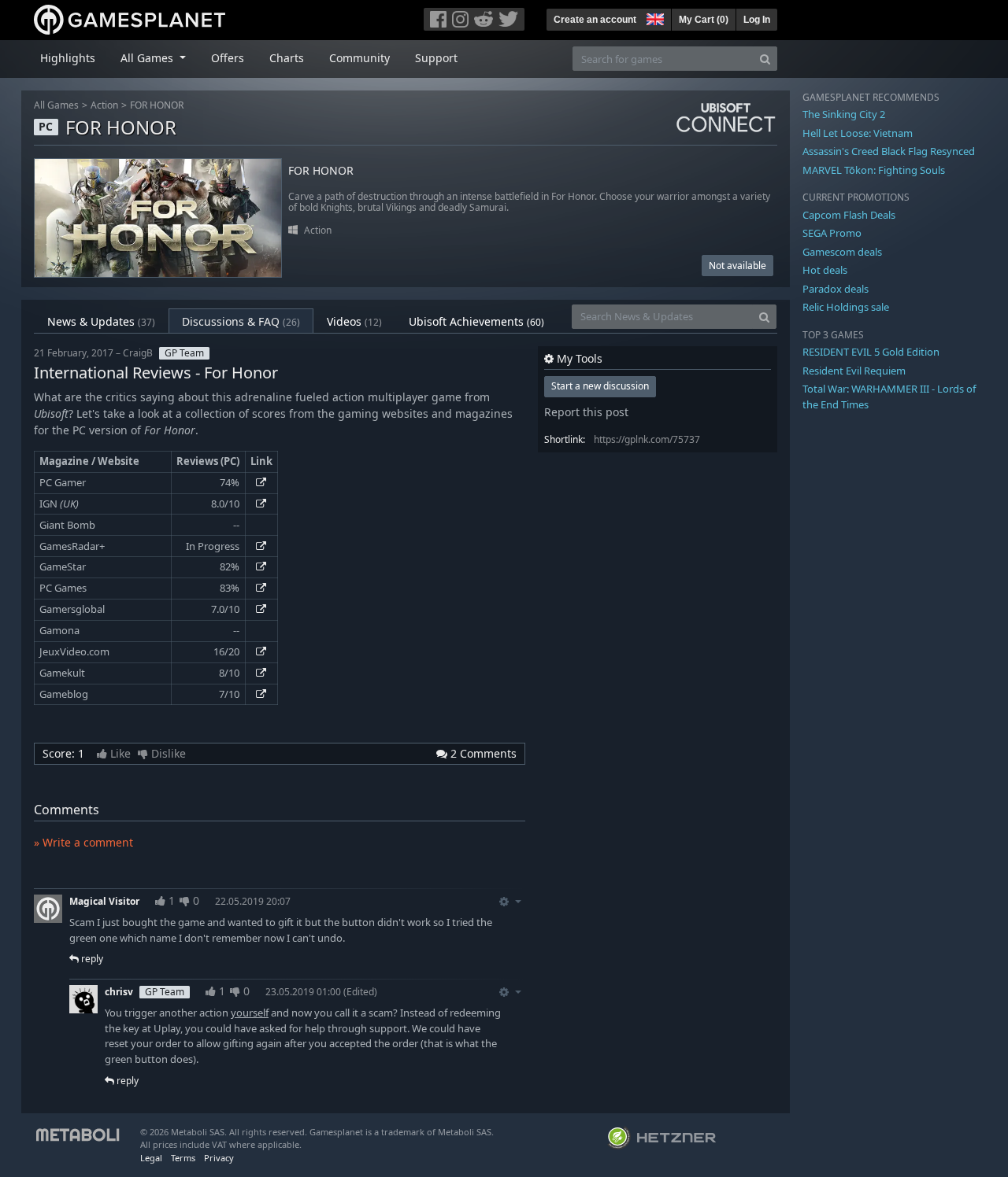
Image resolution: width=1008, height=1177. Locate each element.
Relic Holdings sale (845, 307)
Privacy (219, 1158)
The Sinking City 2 (843, 114)
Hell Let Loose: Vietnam (857, 133)
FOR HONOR (156, 105)
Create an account (595, 19)
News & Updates (101, 321)
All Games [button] (148, 57)
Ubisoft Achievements (476, 321)
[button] (653, 17)
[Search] (765, 58)
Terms (183, 1158)
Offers (227, 57)
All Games (56, 105)
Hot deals (824, 270)
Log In (756, 19)
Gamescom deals (842, 252)
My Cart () (703, 19)
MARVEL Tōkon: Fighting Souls (873, 170)
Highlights (67, 57)
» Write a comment (83, 842)
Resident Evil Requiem (854, 370)
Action (104, 105)
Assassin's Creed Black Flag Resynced (888, 151)
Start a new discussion (600, 386)
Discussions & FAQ (241, 321)
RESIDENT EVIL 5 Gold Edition (870, 352)
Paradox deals (835, 289)
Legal (151, 1158)
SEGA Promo (832, 233)
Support (436, 57)
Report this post (586, 411)
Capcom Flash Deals (848, 215)
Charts (286, 57)
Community (359, 57)
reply (91, 958)
